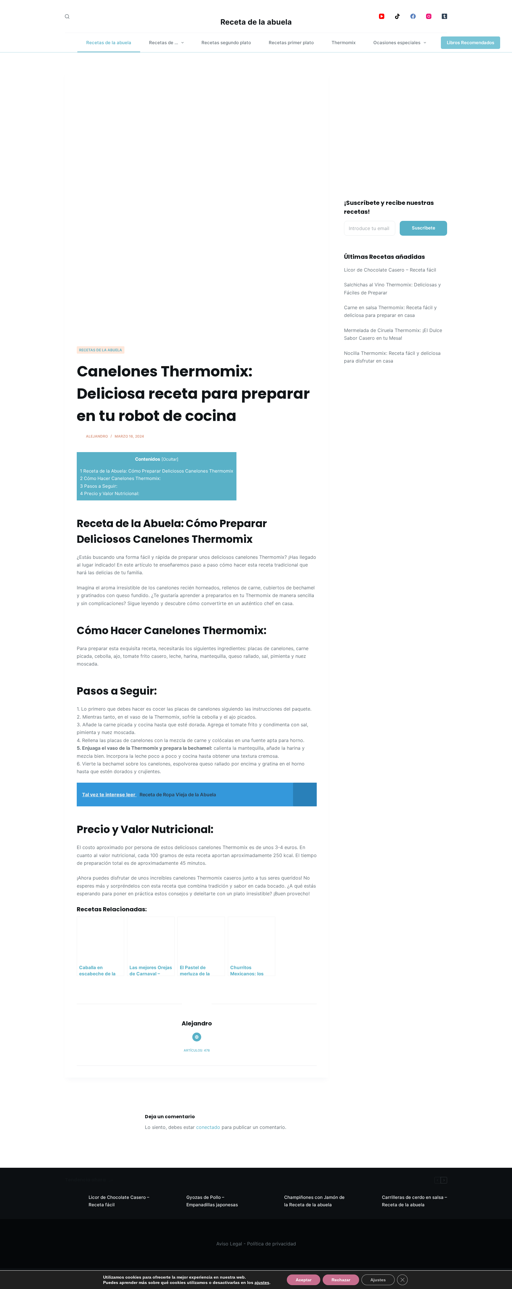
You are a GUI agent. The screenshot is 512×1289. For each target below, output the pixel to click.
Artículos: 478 (197, 1050)
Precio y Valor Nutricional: (109, 493)
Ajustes (378, 1279)
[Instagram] (428, 16)
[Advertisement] (197, 301)
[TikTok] (397, 16)
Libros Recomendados (470, 42)
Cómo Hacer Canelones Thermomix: (120, 478)
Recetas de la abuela (108, 42)
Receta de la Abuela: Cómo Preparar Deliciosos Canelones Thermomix (156, 471)
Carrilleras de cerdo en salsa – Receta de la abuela (414, 1200)
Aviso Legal (229, 1244)
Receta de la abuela (256, 21)
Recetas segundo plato (226, 42)
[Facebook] (413, 16)
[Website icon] (196, 1037)
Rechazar (341, 1279)
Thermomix (344, 42)
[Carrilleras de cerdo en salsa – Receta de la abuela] (367, 1201)
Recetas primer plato (291, 42)
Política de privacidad (271, 1244)
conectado (208, 1127)
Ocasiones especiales (396, 42)
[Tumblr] (444, 16)
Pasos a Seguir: (98, 486)
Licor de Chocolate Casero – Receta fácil (390, 270)
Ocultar (170, 459)
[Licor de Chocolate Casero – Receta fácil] (74, 1201)
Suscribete (423, 228)
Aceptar (303, 1279)
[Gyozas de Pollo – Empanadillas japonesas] (171, 1201)
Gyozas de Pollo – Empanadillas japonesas (212, 1200)
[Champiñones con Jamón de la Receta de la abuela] (269, 1201)
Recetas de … (163, 42)
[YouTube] (381, 16)
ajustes (262, 1282)
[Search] (67, 16)
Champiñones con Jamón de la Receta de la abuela (314, 1200)
